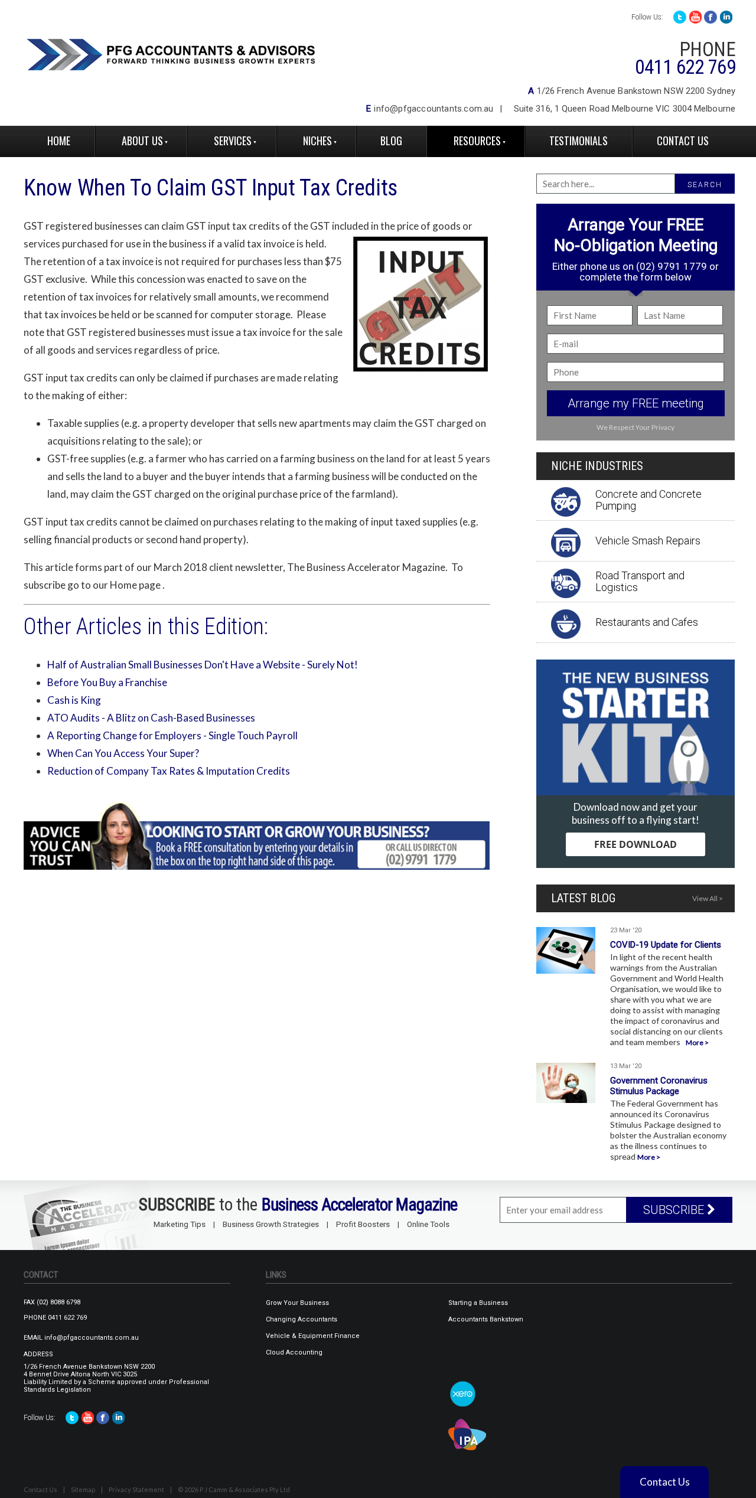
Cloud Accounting (294, 1352)
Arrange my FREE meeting (636, 403)
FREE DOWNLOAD (635, 844)
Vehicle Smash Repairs (647, 540)
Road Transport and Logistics (640, 581)
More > (697, 1042)
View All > (707, 898)
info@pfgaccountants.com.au (433, 108)
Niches (317, 140)
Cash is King (74, 700)
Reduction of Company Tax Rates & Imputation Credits (168, 771)
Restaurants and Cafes (646, 622)
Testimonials (578, 140)
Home (58, 140)
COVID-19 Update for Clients (665, 944)
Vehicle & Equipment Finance (313, 1336)
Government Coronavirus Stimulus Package (659, 1085)
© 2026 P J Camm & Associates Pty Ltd (234, 1489)
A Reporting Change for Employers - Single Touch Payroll (172, 735)
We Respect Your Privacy (635, 427)
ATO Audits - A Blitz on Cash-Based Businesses (151, 718)
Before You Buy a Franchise (107, 682)
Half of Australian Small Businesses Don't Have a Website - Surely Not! (202, 664)
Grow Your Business (297, 1303)
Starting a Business (478, 1303)
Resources (477, 140)
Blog (391, 140)
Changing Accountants (301, 1319)
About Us (142, 140)
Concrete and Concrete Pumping (648, 500)
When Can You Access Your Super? (123, 753)
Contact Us (683, 140)
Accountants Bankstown (485, 1319)
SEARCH (704, 185)
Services (233, 140)
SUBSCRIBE (675, 1210)
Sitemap (83, 1489)
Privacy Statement (136, 1489)
